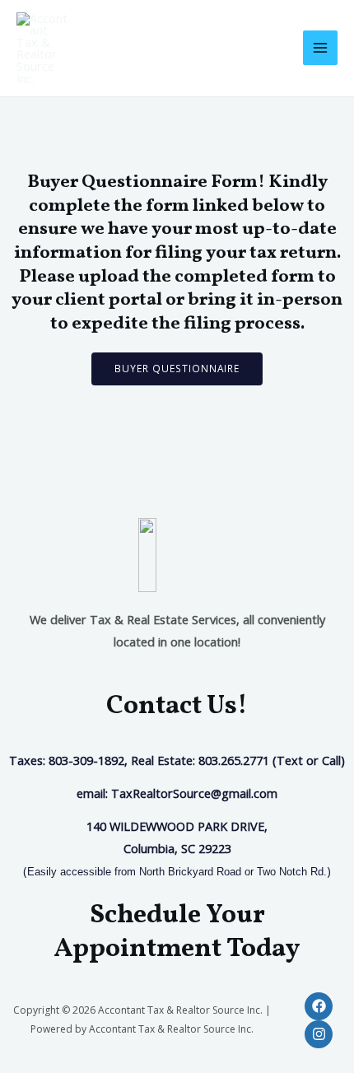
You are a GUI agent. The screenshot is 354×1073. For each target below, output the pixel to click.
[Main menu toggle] (320, 47)
